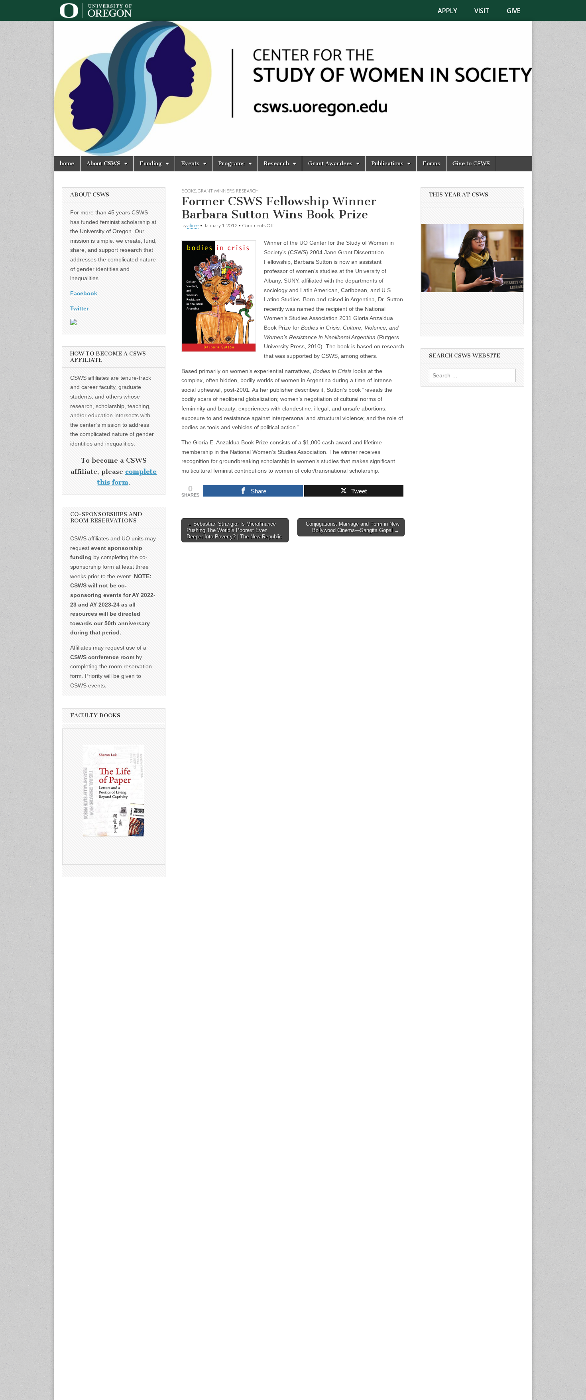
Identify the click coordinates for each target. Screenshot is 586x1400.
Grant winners (216, 190)
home (67, 163)
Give (513, 10)
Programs (231, 163)
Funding (151, 163)
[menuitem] (452, 10)
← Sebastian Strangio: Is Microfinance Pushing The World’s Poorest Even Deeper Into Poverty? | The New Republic (234, 530)
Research (276, 163)
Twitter (79, 308)
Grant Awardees (330, 163)
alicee (193, 225)
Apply (447, 10)
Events (190, 163)
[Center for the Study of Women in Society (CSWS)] (293, 88)
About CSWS (103, 163)
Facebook (83, 293)
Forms (431, 163)
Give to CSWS (471, 163)
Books (188, 190)
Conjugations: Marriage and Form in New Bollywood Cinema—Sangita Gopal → (352, 527)
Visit (482, 10)
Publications (387, 163)
